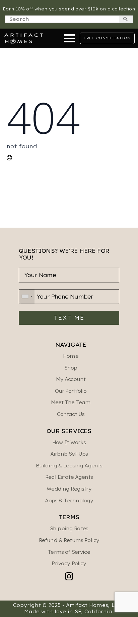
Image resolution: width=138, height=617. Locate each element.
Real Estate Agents (69, 477)
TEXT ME (69, 317)
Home (70, 356)
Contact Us (71, 414)
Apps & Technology (69, 501)
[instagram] (69, 576)
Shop (70, 368)
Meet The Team (70, 402)
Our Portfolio (71, 391)
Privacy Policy (69, 564)
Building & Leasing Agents (69, 466)
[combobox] (26, 297)
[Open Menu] (69, 38)
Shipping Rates (69, 529)
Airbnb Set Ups (69, 454)
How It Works (69, 442)
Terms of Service (69, 552)
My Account (71, 379)
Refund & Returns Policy (69, 540)
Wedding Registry (69, 489)
